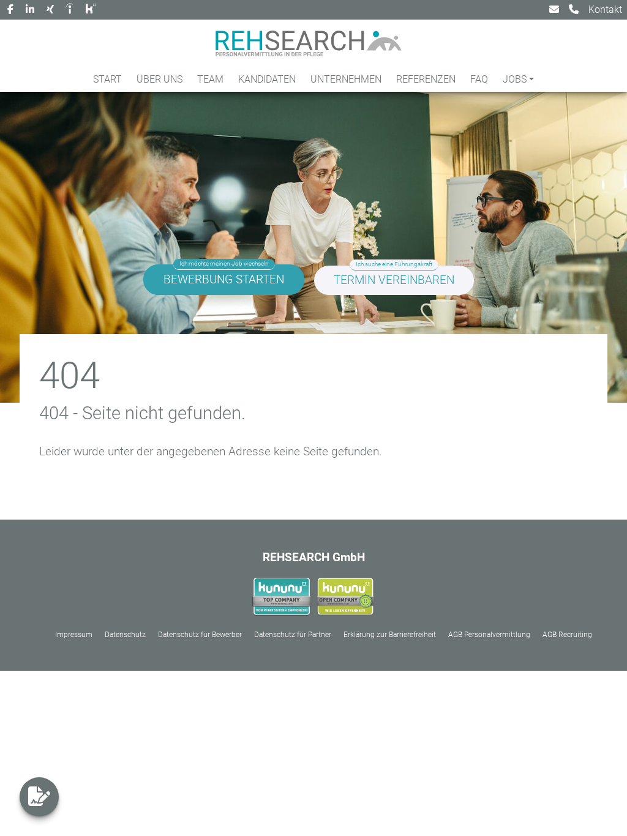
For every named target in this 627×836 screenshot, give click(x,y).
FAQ (479, 79)
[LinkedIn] (30, 9)
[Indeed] (70, 9)
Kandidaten (267, 79)
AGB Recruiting (567, 634)
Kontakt (605, 9)
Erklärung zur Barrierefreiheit (390, 634)
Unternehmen (345, 79)
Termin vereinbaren (394, 280)
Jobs (515, 79)
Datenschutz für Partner (292, 634)
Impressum (73, 634)
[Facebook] (10, 9)
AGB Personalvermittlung (489, 634)
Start (107, 79)
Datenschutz (125, 634)
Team (210, 79)
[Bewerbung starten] (39, 796)
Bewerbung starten (223, 279)
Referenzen (426, 79)
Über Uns (159, 79)
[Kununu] (92, 9)
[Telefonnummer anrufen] (574, 9)
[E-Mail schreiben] (554, 9)
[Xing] (50, 9)
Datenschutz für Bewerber (200, 634)
